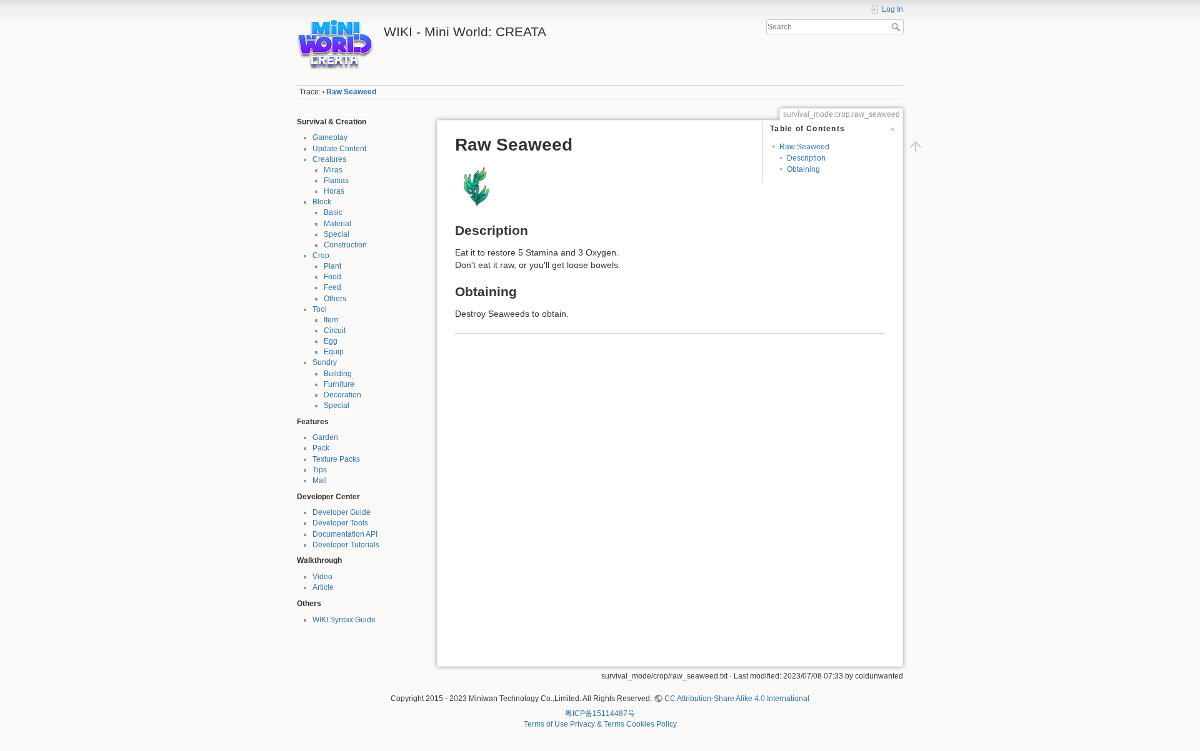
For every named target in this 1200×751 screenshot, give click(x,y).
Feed (332, 287)
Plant (332, 266)
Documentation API (345, 534)
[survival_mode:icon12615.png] (477, 186)
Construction (345, 245)
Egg (331, 341)
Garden (325, 437)
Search (897, 26)
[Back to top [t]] (915, 147)
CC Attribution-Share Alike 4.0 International (736, 698)
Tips (319, 469)
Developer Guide (341, 512)
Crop (320, 255)
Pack (320, 448)
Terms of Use (546, 724)
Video (322, 576)
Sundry (324, 362)
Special (336, 234)
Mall (319, 480)
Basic (333, 212)
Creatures (329, 159)
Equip (334, 351)
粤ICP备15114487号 (600, 713)
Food (332, 276)
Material (337, 223)
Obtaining (803, 169)
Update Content (339, 148)
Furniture (339, 384)
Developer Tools (340, 523)
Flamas (336, 180)
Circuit (335, 330)
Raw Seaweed (351, 91)
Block (321, 201)
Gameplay (330, 137)
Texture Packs (336, 459)
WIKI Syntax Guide (344, 619)
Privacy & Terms (597, 724)
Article (323, 587)
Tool (319, 309)
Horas (334, 191)
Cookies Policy (651, 724)
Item (331, 320)
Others (335, 298)
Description (806, 158)
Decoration (342, 394)
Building (338, 373)
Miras (333, 170)
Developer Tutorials (345, 544)
